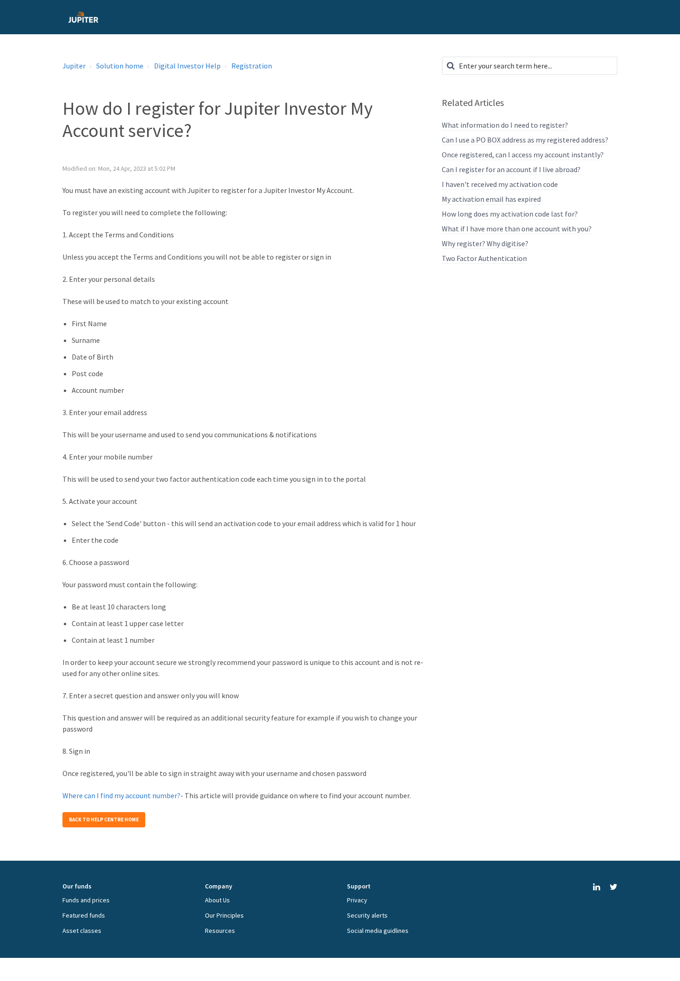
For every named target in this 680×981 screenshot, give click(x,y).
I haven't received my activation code (500, 184)
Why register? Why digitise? (485, 243)
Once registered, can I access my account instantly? (523, 154)
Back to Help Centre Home (104, 819)
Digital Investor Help (187, 65)
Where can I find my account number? (121, 795)
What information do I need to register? (505, 125)
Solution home (119, 65)
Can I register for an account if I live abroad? (511, 169)
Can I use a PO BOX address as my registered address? (525, 139)
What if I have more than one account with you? (517, 228)
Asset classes (81, 930)
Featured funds (83, 915)
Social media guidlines (377, 930)
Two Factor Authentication (484, 258)
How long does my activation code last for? (510, 213)
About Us (217, 900)
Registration (251, 65)
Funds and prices (86, 900)
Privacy (357, 900)
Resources (220, 930)
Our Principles (224, 915)
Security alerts (367, 915)
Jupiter (74, 65)
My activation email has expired (491, 199)
